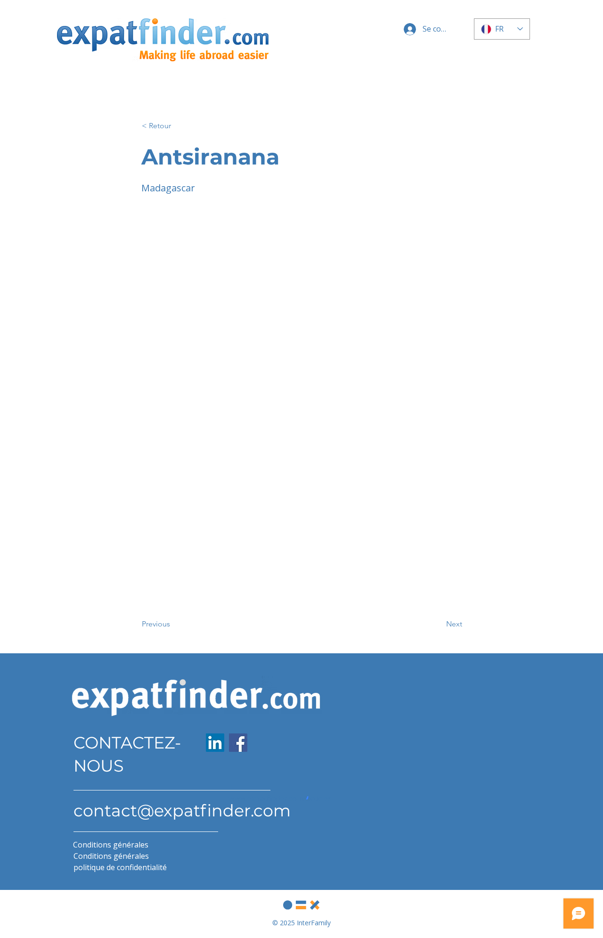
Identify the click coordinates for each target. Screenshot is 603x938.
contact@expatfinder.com (182, 810)
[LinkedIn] (215, 742)
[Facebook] (238, 742)
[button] (173, 125)
